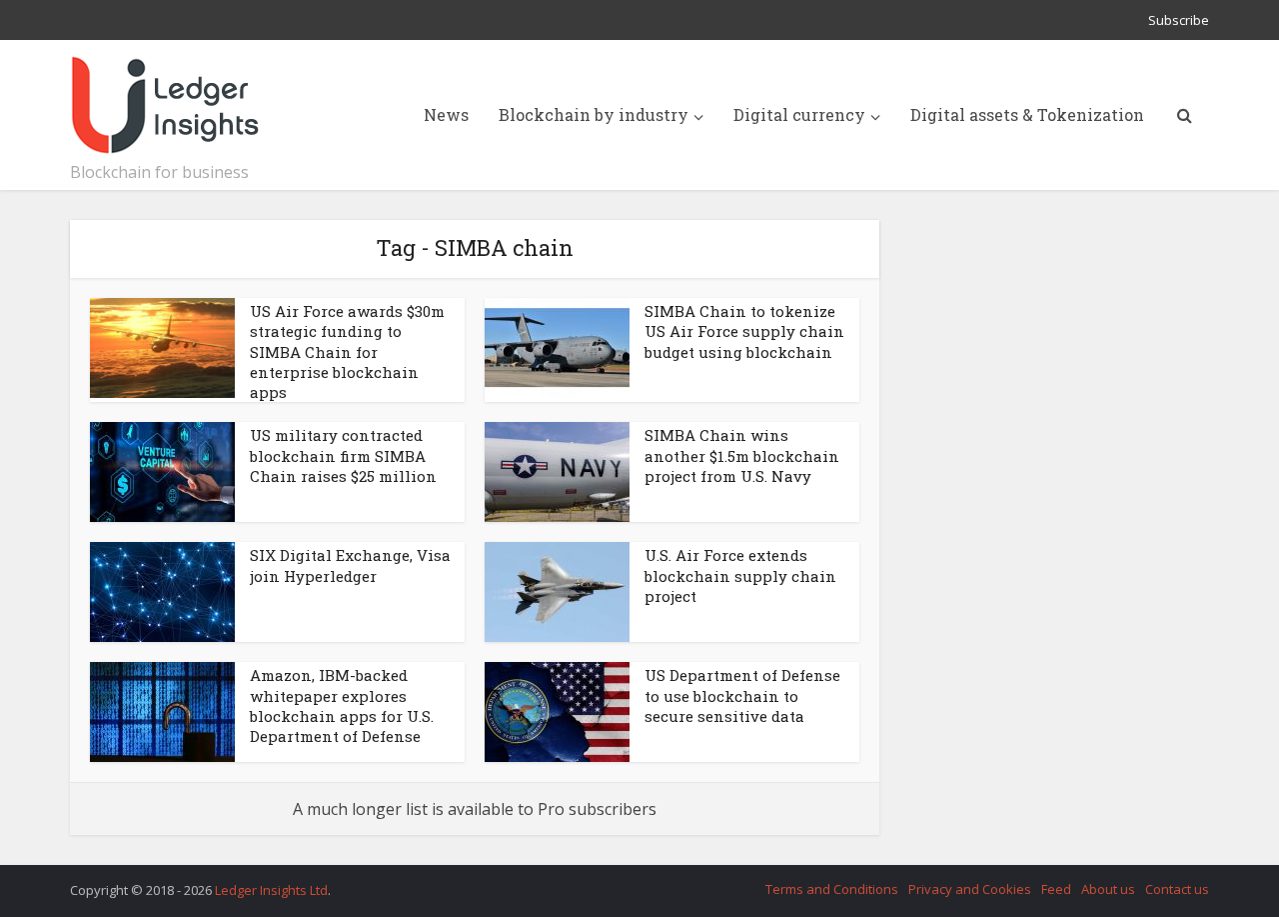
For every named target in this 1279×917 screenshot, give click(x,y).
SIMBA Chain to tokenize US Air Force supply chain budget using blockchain (744, 331)
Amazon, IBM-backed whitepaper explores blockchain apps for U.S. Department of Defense (342, 705)
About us (1108, 889)
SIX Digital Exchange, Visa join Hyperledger (350, 565)
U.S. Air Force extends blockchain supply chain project (740, 575)
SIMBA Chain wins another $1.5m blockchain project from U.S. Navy (741, 455)
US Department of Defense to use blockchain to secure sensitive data (742, 695)
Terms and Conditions (831, 889)
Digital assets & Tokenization (1027, 114)
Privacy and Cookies (969, 889)
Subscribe (1178, 20)
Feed (1056, 889)
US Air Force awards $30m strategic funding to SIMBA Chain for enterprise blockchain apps (347, 351)
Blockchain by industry (593, 114)
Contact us (1177, 889)
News (446, 114)
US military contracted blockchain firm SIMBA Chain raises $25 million (343, 455)
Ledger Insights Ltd (271, 890)
